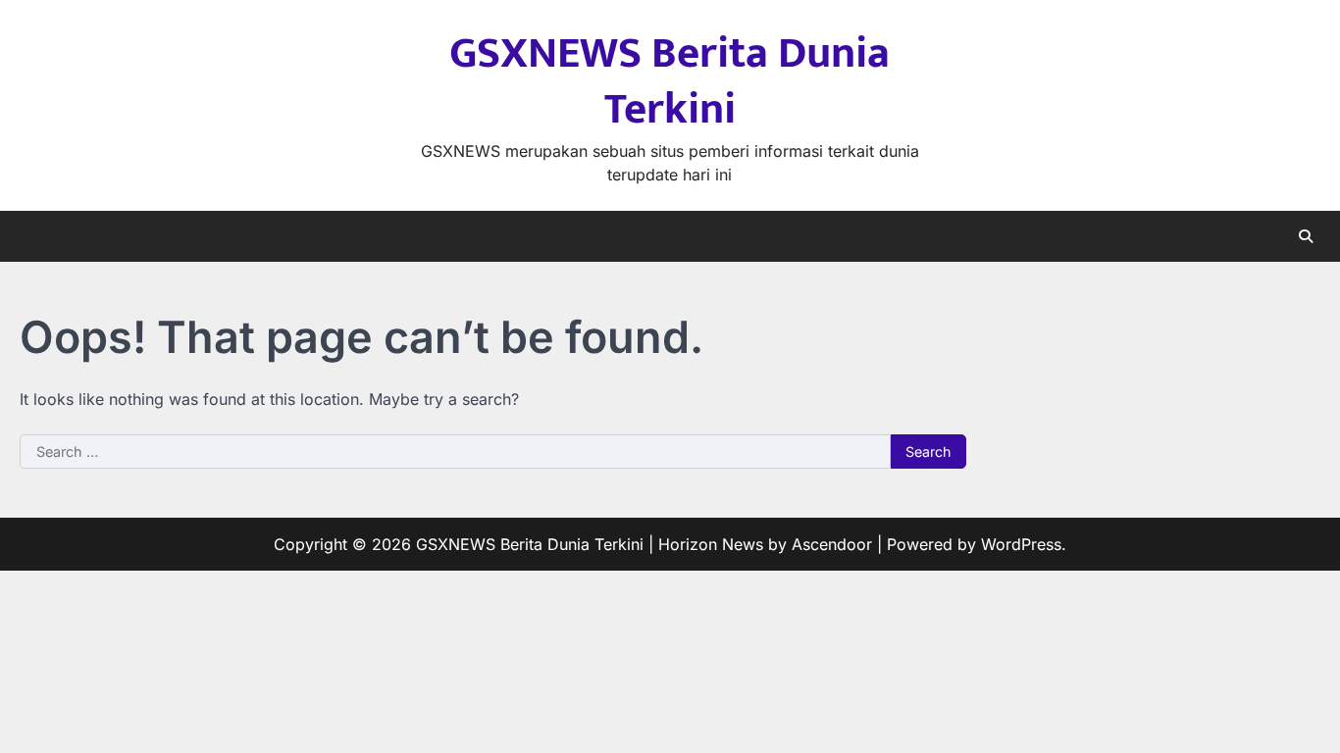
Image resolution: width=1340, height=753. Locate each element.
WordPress (1021, 544)
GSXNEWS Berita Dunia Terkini (669, 81)
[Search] (1305, 236)
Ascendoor (832, 544)
